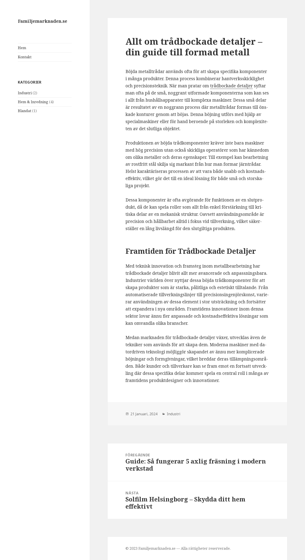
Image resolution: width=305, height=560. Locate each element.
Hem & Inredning (33, 101)
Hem (22, 47)
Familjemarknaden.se (42, 21)
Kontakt (24, 57)
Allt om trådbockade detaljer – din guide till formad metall (193, 46)
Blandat (24, 110)
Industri (25, 92)
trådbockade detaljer (231, 86)
